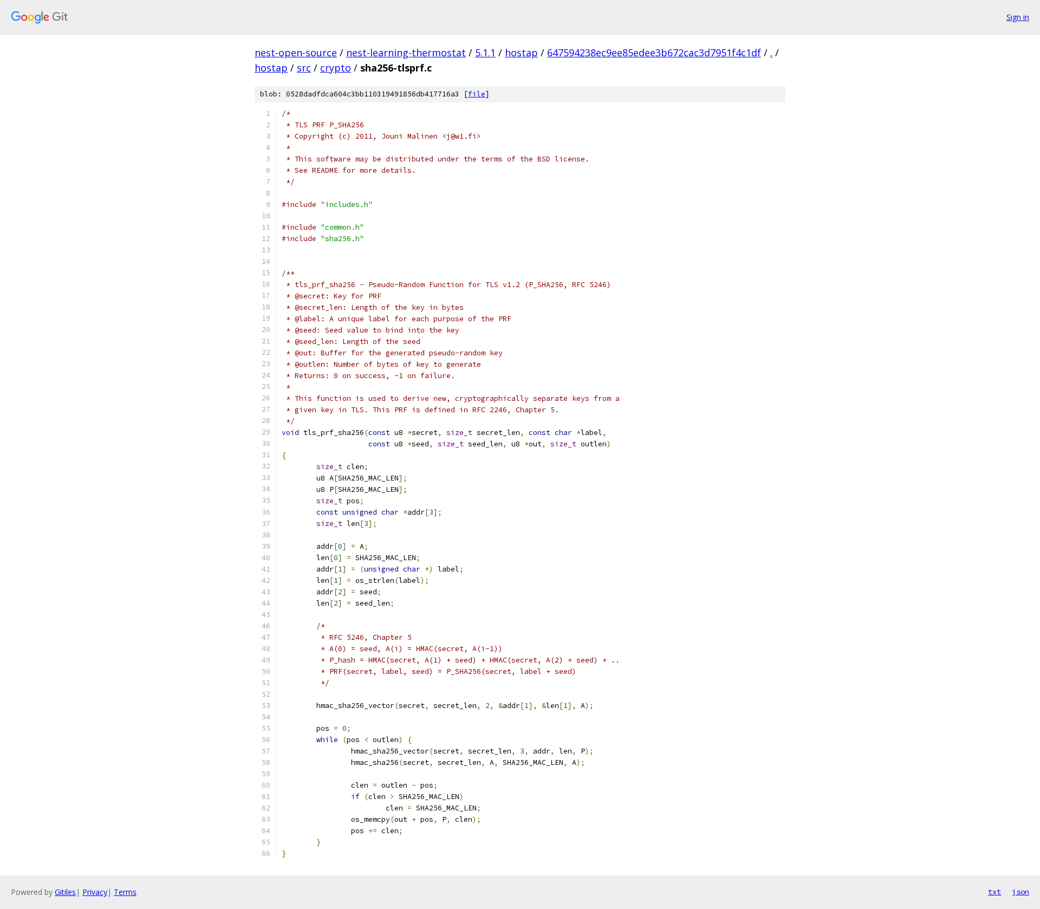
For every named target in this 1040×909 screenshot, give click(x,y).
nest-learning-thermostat (406, 52)
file (476, 94)
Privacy (94, 892)
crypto (335, 67)
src (304, 67)
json (1020, 892)
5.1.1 (485, 52)
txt (994, 892)
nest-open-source (296, 52)
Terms (125, 892)
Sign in (1017, 17)
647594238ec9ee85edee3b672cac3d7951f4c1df (654, 52)
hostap (521, 52)
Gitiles (65, 892)
